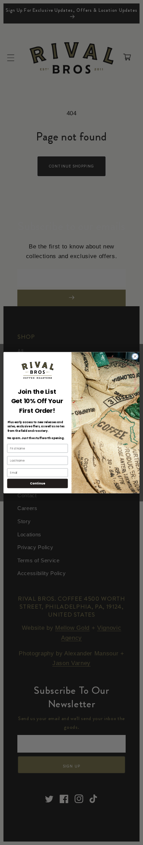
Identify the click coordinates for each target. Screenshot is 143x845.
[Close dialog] (135, 356)
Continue (37, 483)
